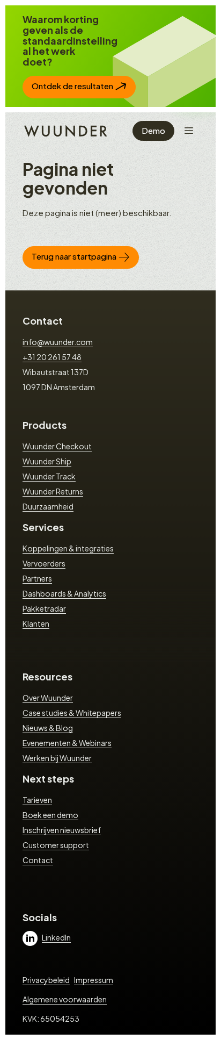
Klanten (36, 623)
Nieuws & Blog (48, 728)
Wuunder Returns (53, 491)
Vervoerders (44, 563)
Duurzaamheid (48, 506)
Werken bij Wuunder (57, 758)
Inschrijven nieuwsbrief (62, 830)
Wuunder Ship (47, 461)
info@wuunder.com (58, 342)
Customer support (56, 845)
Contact (43, 320)
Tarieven (37, 800)
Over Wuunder (48, 697)
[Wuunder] (64, 130)
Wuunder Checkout (57, 446)
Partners (37, 578)
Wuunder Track (49, 476)
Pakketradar (44, 608)
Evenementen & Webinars (67, 743)
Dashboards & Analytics (64, 593)
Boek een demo (50, 815)
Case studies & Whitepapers (72, 713)
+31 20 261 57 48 (52, 357)
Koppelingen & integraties (68, 548)
